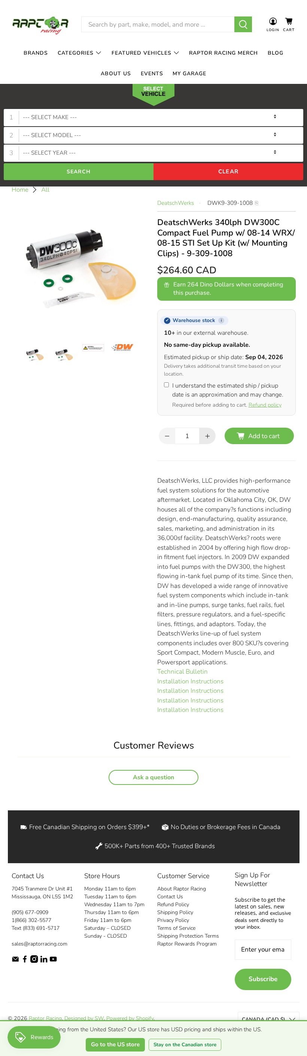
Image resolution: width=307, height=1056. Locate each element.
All (45, 189)
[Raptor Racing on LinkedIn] (44, 961)
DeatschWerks (175, 203)
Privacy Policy (173, 920)
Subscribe (263, 979)
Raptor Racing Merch (223, 53)
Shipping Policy (175, 912)
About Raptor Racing (181, 888)
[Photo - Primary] (81, 267)
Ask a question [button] (153, 777)
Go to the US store (115, 1044)
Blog (275, 53)
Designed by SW (84, 1018)
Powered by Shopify (130, 1018)
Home (20, 189)
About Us (116, 73)
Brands (36, 53)
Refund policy (265, 405)
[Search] (243, 24)
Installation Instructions (190, 681)
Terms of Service (176, 928)
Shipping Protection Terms (188, 936)
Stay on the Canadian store (185, 1044)
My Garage (189, 73)
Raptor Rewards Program (187, 943)
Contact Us (170, 896)
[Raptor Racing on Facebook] (24, 961)
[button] (153, 96)
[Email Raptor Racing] (15, 961)
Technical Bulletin (182, 671)
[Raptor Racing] (40, 24)
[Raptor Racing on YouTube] (53, 961)
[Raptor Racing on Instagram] (34, 961)
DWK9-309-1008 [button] (230, 203)
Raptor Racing (45, 1018)
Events (152, 73)
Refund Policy (173, 904)
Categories (76, 53)
